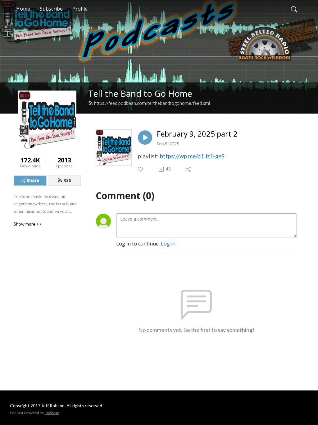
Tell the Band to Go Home (140, 93)
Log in (168, 243)
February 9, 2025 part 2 (197, 133)
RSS (67, 180)
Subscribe (51, 8)
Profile (80, 8)
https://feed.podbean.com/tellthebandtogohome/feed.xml (152, 103)
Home (23, 8)
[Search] (294, 8)
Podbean (52, 412)
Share (33, 180)
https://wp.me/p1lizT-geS (192, 156)
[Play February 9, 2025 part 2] (145, 137)
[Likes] (140, 169)
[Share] (188, 169)
